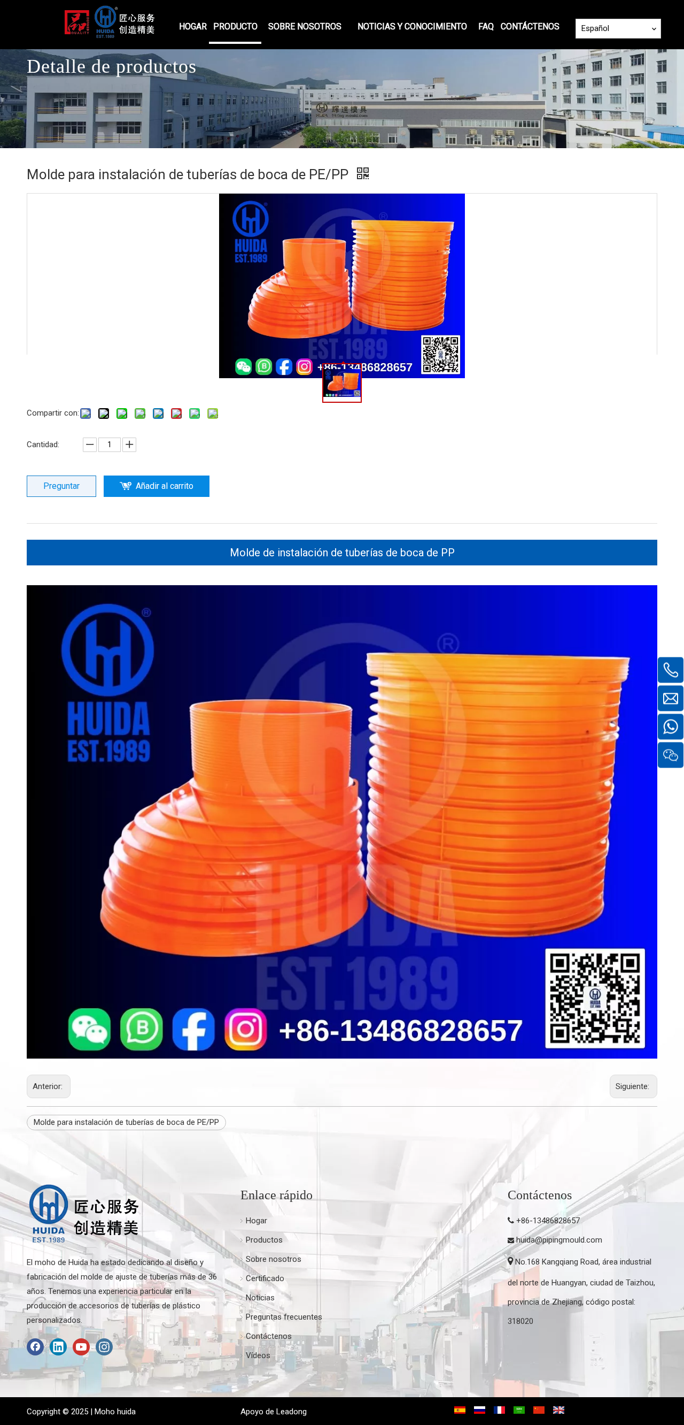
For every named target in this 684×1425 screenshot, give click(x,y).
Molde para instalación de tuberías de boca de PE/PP (126, 1122)
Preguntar (61, 486)
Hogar (256, 1220)
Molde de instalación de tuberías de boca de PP (342, 552)
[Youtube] (81, 1346)
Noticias (260, 1298)
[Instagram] (104, 1346)
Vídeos (258, 1355)
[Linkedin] (58, 1346)
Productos (264, 1240)
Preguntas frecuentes (284, 1317)
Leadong (291, 1411)
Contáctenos (269, 1336)
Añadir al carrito (164, 486)
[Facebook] (35, 1346)
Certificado (265, 1278)
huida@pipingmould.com (559, 1240)
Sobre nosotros (273, 1259)
